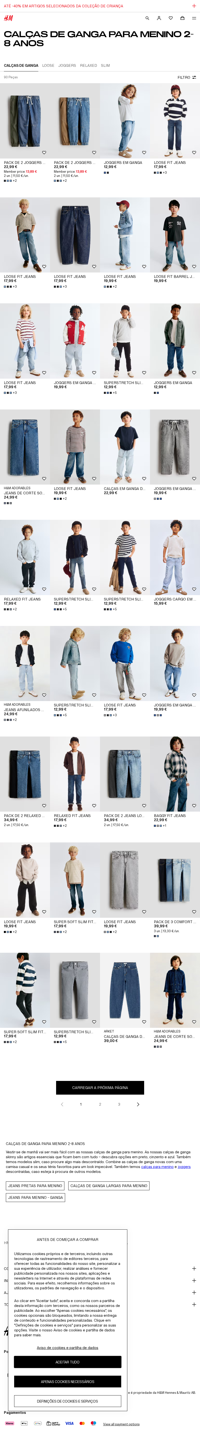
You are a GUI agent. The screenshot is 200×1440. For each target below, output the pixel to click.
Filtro (184, 77)
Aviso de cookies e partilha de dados (67, 1348)
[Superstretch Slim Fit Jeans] (125, 341)
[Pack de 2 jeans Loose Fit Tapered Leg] (125, 774)
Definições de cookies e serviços (67, 1401)
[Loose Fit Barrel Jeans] (175, 235)
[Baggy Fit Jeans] (175, 774)
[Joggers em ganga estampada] (75, 341)
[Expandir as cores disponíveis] (107, 173)
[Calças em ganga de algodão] (125, 447)
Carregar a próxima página (100, 1088)
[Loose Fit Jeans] (175, 121)
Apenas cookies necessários (67, 1382)
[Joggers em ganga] (125, 121)
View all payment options (121, 1424)
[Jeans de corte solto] (25, 447)
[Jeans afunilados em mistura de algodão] (25, 663)
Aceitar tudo (68, 1362)
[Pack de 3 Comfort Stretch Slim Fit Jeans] (175, 880)
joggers (184, 1167)
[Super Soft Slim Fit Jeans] (75, 880)
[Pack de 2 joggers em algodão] (25, 121)
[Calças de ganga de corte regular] (125, 990)
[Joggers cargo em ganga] (175, 557)
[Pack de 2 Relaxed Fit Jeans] (25, 774)
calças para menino (157, 1167)
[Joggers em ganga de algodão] (175, 447)
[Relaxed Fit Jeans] (25, 557)
